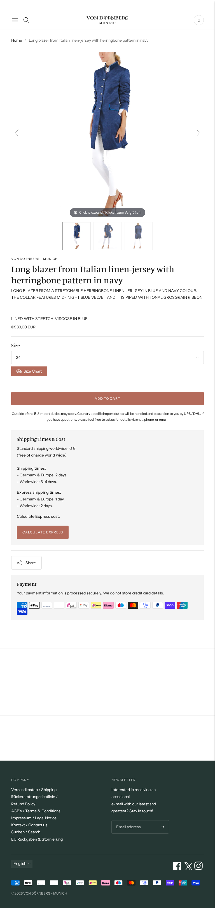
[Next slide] (198, 132)
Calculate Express (42, 532)
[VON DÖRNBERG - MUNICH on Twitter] (188, 868)
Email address (128, 820)
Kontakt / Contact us (29, 824)
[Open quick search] (26, 20)
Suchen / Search (25, 831)
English (19, 863)
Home (16, 40)
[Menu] (15, 20)
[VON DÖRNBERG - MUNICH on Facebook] (177, 868)
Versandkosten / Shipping (34, 789)
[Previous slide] (16, 132)
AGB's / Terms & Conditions (35, 810)
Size (15, 345)
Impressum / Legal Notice (34, 817)
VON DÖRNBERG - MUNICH (34, 259)
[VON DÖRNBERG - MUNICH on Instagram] (198, 868)
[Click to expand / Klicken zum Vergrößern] (107, 135)
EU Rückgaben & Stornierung (37, 839)
